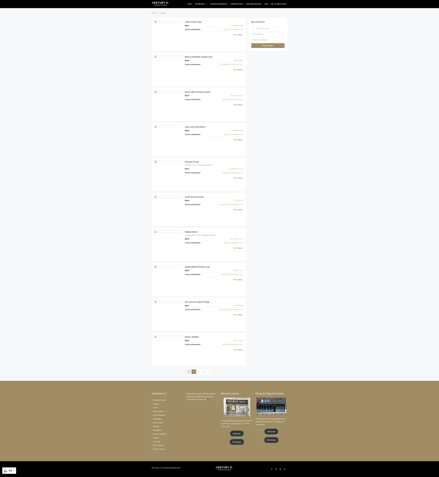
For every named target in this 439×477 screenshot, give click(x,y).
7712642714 (238, 201)
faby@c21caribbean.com (233, 243)
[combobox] (268, 34)
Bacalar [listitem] (156, 426)
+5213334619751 (236, 96)
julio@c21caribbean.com (233, 134)
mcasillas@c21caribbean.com (231, 64)
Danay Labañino (192, 337)
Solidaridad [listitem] (157, 419)
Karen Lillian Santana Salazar (197, 92)
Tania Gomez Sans (193, 22)
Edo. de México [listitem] (159, 445)
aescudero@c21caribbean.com (230, 309)
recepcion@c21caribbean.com (231, 204)
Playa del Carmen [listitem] (159, 400)
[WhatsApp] (281, 469)
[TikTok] (285, 469)
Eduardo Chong (192, 162)
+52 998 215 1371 (236, 239)
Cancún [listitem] (156, 404)
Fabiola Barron (191, 232)
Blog (266, 4)
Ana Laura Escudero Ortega (197, 302)
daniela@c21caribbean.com (232, 274)
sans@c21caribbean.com (233, 29)
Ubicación (237, 433)
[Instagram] (276, 469)
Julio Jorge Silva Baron (195, 127)
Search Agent (267, 46)
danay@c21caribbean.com (232, 344)
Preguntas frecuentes (218, 4)
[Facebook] (272, 469)
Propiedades (200, 4)
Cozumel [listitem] (156, 441)
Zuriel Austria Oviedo (194, 197)
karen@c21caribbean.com (233, 99)
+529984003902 (237, 131)
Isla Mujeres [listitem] (157, 430)
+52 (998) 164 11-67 (235, 169)
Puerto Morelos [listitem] (159, 415)
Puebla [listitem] (155, 438)
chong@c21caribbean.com (232, 173)
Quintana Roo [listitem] (158, 411)
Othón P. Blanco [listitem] (159, 449)
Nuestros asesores (253, 4)
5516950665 (238, 306)
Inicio (190, 4)
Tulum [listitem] (155, 408)
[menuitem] (278, 4)
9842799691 (238, 61)
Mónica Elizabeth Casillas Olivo (199, 57)
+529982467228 (237, 26)
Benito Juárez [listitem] (158, 423)
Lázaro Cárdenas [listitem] (159, 434)
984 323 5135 (238, 271)
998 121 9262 (238, 341)
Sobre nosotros (237, 4)
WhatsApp (236, 442)
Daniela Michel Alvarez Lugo (197, 267)
